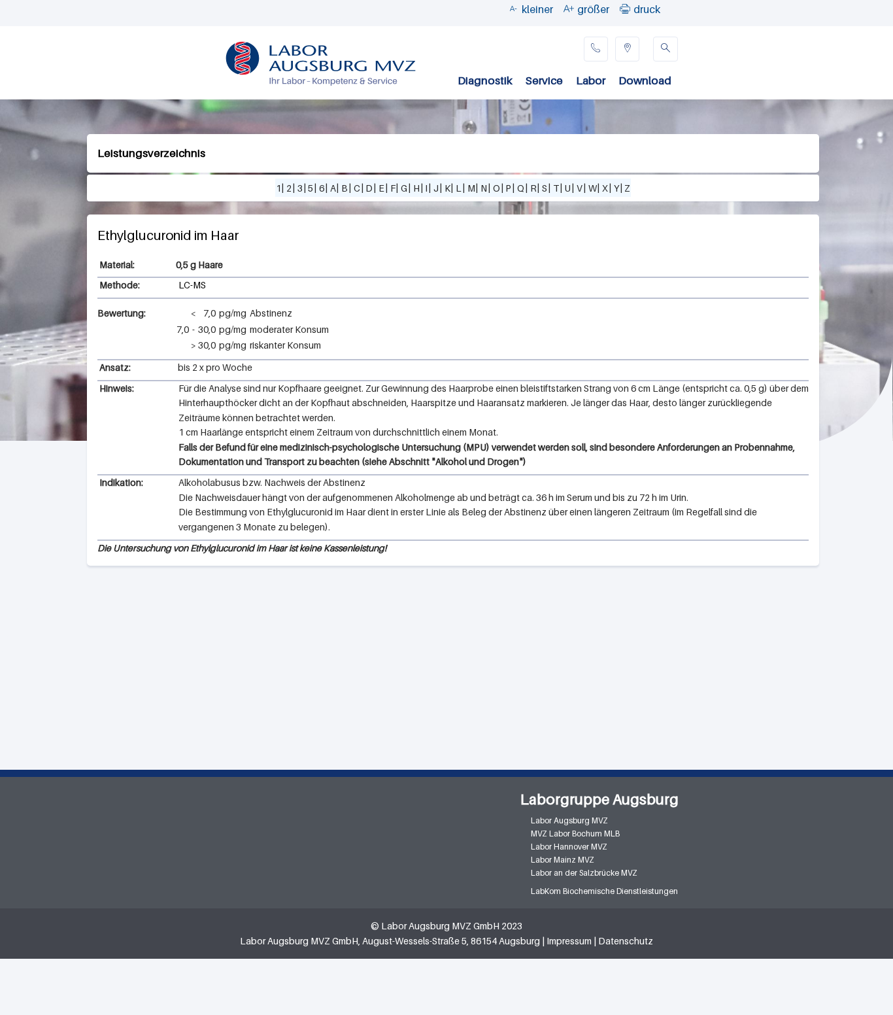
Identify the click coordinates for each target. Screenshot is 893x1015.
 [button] (625, 8)
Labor (590, 80)
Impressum (569, 940)
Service (544, 80)
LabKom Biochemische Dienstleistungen (604, 891)
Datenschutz (625, 940)
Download (644, 80)
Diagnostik (485, 80)
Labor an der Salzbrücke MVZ (584, 873)
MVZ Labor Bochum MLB (575, 833)
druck (646, 9)
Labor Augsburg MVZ (569, 820)
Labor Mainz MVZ (562, 860)
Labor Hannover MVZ (569, 847)
